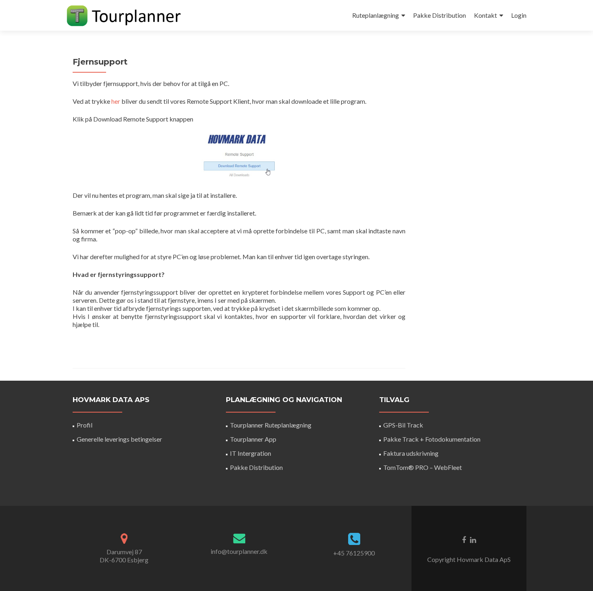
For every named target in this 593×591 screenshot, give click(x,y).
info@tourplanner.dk (239, 551)
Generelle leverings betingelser (119, 439)
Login (518, 15)
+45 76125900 (354, 553)
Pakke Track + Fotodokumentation (431, 439)
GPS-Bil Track (403, 425)
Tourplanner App (253, 439)
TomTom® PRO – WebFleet (422, 467)
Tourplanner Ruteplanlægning (270, 425)
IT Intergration (250, 453)
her (115, 101)
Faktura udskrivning (410, 453)
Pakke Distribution (439, 15)
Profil (84, 425)
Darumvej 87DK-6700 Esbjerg (124, 556)
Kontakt (485, 15)
